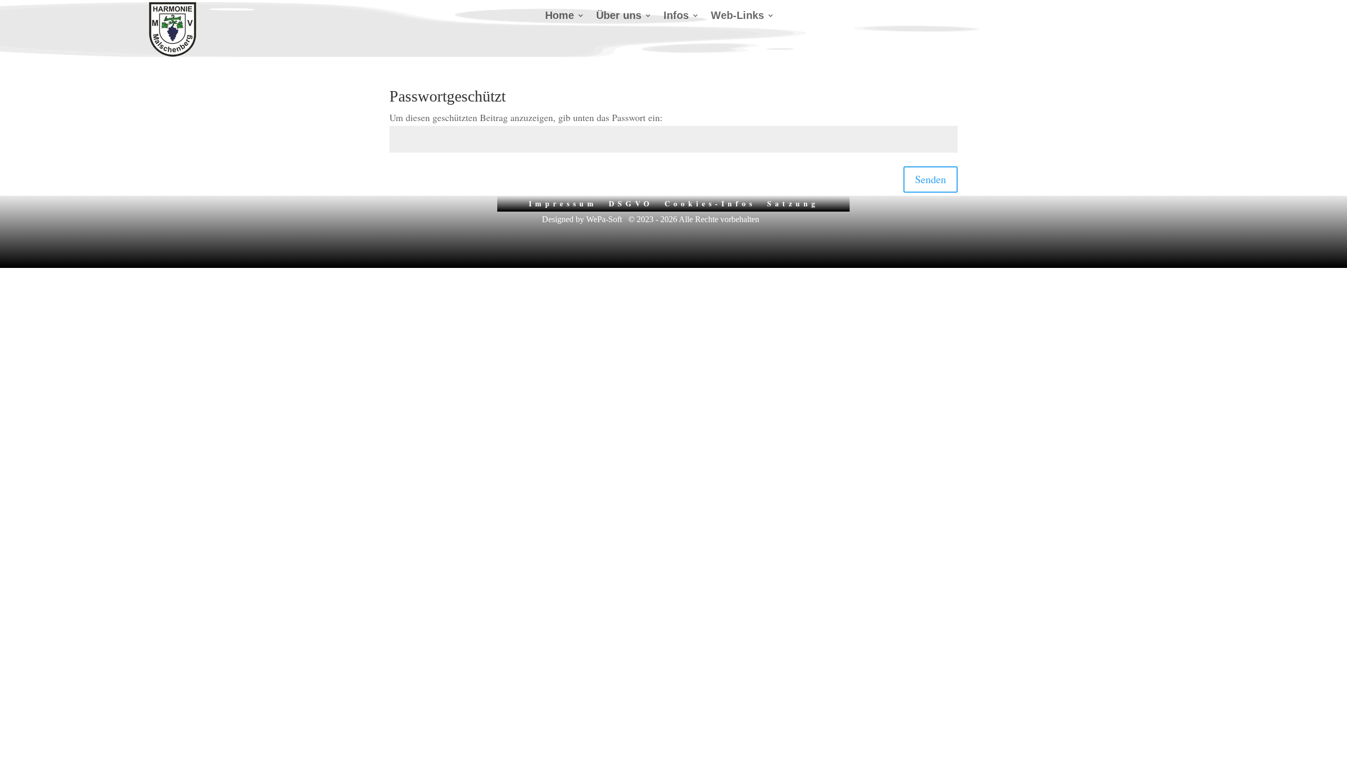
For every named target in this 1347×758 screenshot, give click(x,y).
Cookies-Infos (710, 202)
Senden (930, 179)
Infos (676, 16)
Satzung (793, 202)
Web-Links (737, 16)
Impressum (563, 202)
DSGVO (631, 202)
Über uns (618, 16)
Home (559, 16)
